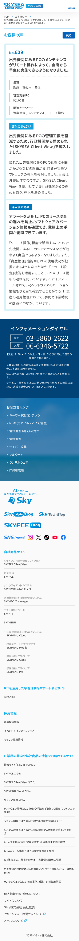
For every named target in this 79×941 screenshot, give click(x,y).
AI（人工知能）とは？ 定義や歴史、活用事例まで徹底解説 (34, 842)
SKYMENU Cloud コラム (17, 791)
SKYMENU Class (18, 657)
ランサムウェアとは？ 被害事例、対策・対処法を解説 (32, 881)
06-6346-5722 (47, 345)
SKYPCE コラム (12, 773)
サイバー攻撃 (18, 447)
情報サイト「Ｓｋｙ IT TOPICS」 (20, 764)
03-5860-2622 (47, 338)
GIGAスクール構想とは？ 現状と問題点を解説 (29, 851)
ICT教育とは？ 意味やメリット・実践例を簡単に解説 (32, 859)
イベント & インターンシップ (19, 730)
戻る (69, 35)
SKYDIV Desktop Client (18, 587)
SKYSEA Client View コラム (19, 782)
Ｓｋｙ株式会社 (44, 935)
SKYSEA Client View (22, 562)
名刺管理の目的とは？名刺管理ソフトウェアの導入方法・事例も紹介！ (39, 870)
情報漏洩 (15, 439)
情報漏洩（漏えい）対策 (24, 431)
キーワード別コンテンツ (24, 415)
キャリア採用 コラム (14, 799)
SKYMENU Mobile (21, 645)
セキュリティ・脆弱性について (23, 914)
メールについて (13, 920)
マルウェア (16, 455)
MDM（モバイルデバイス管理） (28, 423)
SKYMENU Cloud (24, 633)
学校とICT (9, 697)
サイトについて (13, 900)
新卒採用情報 (11, 722)
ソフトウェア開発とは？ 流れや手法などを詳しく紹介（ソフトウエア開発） (39, 810)
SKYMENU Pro (18, 669)
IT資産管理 (16, 470)
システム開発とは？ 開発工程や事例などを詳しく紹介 (33, 821)
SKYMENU (10, 622)
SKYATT (14, 611)
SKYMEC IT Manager (23, 599)
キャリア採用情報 (13, 739)
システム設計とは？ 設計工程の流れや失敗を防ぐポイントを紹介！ (37, 831)
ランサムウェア (18, 462)
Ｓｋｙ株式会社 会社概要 (19, 907)
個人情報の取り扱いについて (22, 894)
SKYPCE (9, 574)
